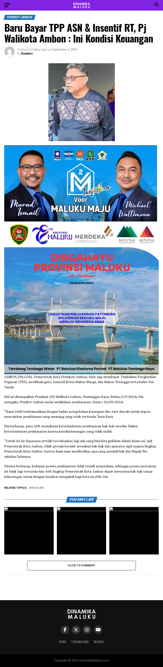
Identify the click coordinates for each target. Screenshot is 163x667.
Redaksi (27, 53)
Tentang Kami (80, 641)
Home (62, 641)
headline (37, 488)
